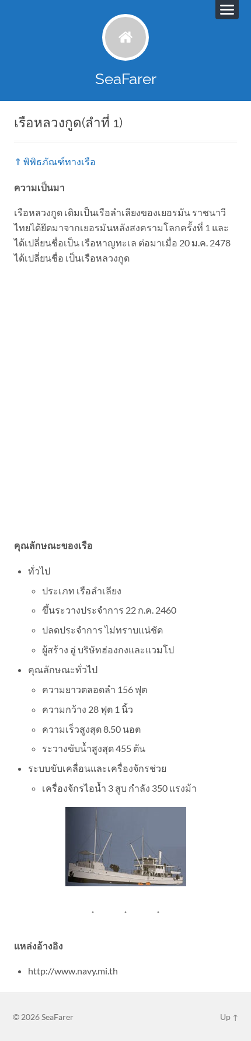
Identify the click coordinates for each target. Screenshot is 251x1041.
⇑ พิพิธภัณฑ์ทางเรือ (55, 161)
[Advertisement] (125, 401)
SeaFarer (125, 78)
